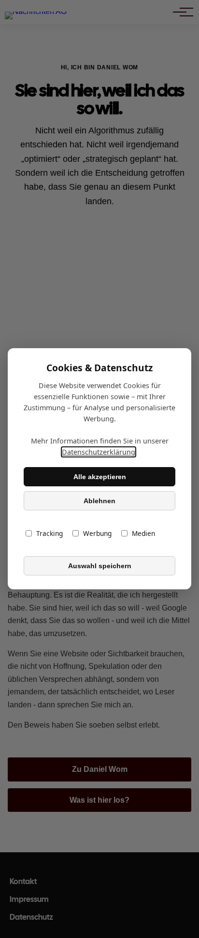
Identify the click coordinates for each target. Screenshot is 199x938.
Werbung (97, 533)
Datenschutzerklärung (98, 452)
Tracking (49, 533)
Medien (143, 533)
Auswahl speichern (99, 566)
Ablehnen (99, 501)
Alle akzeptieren (99, 477)
